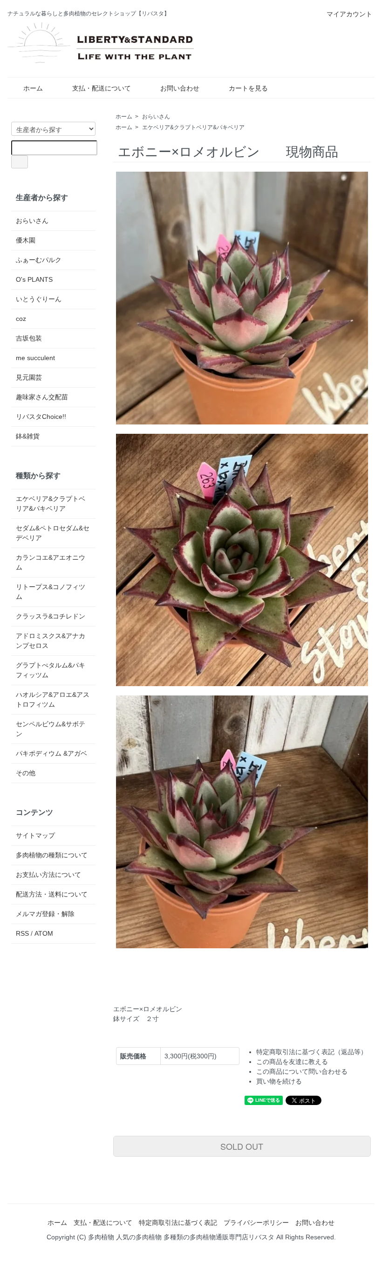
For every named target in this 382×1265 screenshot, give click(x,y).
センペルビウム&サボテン (50, 728)
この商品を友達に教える (292, 1061)
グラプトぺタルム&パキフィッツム (50, 670)
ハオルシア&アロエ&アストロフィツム (52, 699)
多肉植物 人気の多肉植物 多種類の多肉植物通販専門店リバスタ (181, 1237)
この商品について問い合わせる (302, 1071)
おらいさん (156, 116)
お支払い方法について (48, 874)
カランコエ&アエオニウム (50, 562)
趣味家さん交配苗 (42, 397)
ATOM (43, 933)
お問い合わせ (179, 88)
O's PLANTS (34, 279)
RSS (22, 933)
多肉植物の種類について (52, 855)
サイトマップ (35, 835)
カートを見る (248, 88)
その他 (25, 773)
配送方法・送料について (52, 894)
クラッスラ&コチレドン (50, 616)
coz (21, 318)
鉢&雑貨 (28, 436)
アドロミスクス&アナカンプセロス (50, 640)
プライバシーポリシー (256, 1222)
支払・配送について (101, 88)
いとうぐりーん (38, 299)
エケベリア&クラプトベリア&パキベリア (193, 127)
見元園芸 (29, 377)
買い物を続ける (279, 1081)
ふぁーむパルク (38, 260)
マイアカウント (349, 14)
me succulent (35, 357)
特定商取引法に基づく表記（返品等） (311, 1052)
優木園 (25, 240)
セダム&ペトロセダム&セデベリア (52, 533)
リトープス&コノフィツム (50, 591)
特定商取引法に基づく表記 (178, 1222)
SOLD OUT (241, 1146)
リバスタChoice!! (41, 416)
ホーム (33, 88)
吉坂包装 (29, 338)
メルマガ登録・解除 (45, 913)
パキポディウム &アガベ (51, 753)
